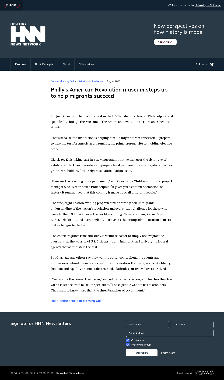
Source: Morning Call (62, 81)
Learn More (168, 352)
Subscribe (165, 42)
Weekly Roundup (141, 344)
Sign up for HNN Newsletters (70, 373)
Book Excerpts (44, 64)
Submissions (86, 64)
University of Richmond (208, 5)
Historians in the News (90, 81)
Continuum (137, 340)
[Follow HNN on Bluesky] (212, 64)
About (66, 64)
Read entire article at (76, 301)
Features (20, 64)
